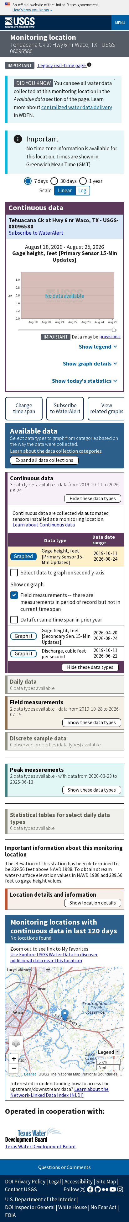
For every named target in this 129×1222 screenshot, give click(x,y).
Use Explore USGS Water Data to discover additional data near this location (54, 957)
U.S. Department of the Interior (40, 1199)
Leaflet (30, 1073)
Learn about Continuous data (44, 524)
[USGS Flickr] (105, 1191)
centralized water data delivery (76, 107)
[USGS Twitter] (82, 1191)
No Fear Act (103, 1207)
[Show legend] (117, 1052)
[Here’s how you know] (64, 7)
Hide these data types (93, 498)
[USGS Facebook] (90, 1191)
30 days (68, 181)
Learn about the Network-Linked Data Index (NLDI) (59, 1092)
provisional (110, 336)
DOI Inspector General (30, 1207)
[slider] (114, 330)
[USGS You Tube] (112, 1191)
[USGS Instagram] (120, 1191)
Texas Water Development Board (40, 1146)
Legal (55, 1181)
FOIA (10, 1215)
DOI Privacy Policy (25, 1181)
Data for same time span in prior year (61, 619)
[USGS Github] (97, 1191)
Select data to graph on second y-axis (62, 572)
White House (72, 1207)
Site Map (106, 1181)
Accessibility (78, 1181)
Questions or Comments (64, 1167)
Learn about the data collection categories (56, 451)
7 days (41, 181)
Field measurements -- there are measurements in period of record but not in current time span (70, 602)
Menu (120, 22)
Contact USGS (21, 1189)
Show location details (93, 902)
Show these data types (92, 722)
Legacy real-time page (62, 65)
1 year (95, 181)
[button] (65, 1015)
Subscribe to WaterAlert (35, 233)
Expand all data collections (44, 460)
